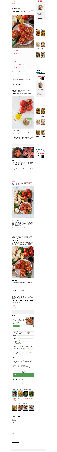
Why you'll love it (16, 50)
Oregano (18, 224)
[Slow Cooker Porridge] (31, 409)
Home (13, 3)
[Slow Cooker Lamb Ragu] (25, 409)
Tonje (17, 323)
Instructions (15, 53)
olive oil (18, 340)
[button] (13, 322)
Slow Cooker (31, 1)
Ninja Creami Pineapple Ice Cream (14, 411)
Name (13, 433)
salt (16, 341)
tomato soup (26, 182)
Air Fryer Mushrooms (16, 308)
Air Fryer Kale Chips (16, 307)
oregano (22, 93)
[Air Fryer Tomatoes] (20, 409)
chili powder (20, 228)
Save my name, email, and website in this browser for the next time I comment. (23, 441)
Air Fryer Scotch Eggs (16, 302)
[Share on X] (14, 8)
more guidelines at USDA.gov (18, 385)
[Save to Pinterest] (15, 8)
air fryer (24, 242)
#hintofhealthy (29, 375)
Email (13, 436)
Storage (15, 61)
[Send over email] (19, 8)
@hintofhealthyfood (22, 375)
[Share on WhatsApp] (16, 8)
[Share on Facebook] (12, 8)
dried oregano (19, 343)
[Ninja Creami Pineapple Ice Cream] (14, 409)
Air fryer (14, 79)
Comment (14, 422)
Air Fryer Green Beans (16, 305)
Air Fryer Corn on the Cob (17, 304)
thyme (20, 224)
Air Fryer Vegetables (16, 3)
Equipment (15, 59)
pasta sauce (30, 182)
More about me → (40, 18)
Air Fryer (15, 336)
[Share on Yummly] (18, 8)
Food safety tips (16, 67)
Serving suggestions (17, 56)
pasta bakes (19, 184)
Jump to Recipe (32, 10)
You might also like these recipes (19, 64)
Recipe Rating (14, 419)
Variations (15, 58)
